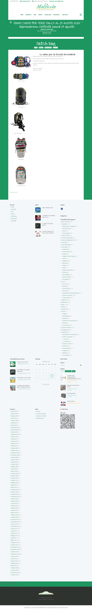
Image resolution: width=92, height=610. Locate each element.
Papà (64, 267)
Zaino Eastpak (70, 401)
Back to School (48, 47)
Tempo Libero (66, 297)
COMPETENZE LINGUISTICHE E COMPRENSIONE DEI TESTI (74, 377)
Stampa (65, 323)
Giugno (14, 413)
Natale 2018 (65, 302)
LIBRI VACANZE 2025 (47, 207)
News (63, 304)
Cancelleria (47, 14)
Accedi (38, 411)
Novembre (15, 429)
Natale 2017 (65, 300)
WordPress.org (40, 418)
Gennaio (14, 450)
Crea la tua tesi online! (22, 362)
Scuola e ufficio (67, 277)
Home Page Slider (66, 244)
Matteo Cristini (21, 363)
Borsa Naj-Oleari (71, 393)
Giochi (64, 258)
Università (28, 14)
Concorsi (65, 284)
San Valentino (66, 274)
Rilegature (65, 318)
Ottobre (14, 420)
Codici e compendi (67, 336)
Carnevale (65, 249)
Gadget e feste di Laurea (69, 256)
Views (62, 371)
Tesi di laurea (66, 355)
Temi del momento (66, 327)
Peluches (65, 272)
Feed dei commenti (41, 416)
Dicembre (15, 427)
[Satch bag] (21, 61)
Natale (64, 265)
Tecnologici (65, 279)
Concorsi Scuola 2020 (67, 238)
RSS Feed (65, 409)
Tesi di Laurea (66, 325)
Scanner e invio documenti (69, 320)
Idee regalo (56, 14)
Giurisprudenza (66, 348)
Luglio (14, 439)
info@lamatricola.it (25, 1)
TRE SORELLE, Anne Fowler (24, 377)
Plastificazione (66, 316)
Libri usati (65, 290)
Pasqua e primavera (68, 270)
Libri (35, 14)
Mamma (65, 263)
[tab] (62, 371)
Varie (64, 231)
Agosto (14, 436)
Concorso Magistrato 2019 (68, 240)
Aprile (14, 418)
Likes (73, 371)
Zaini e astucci (66, 233)
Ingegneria (65, 350)
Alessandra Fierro (22, 373)
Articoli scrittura (67, 228)
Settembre (15, 434)
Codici (65, 339)
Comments (68, 371)
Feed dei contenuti (41, 413)
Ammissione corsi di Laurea (70, 334)
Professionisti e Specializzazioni (71, 293)
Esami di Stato (66, 288)
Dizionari (65, 286)
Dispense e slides (67, 343)
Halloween (65, 261)
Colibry (64, 313)
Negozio (41, 47)
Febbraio (15, 448)
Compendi (66, 341)
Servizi (40, 14)
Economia (65, 346)
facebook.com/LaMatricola (56, 1)
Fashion (65, 254)
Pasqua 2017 (65, 309)
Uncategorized (65, 330)
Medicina (65, 353)
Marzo (14, 411)
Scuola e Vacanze (67, 295)
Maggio (14, 416)
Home (21, 14)
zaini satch (15, 192)
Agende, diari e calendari (69, 226)
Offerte (63, 307)
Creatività (65, 14)
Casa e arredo (66, 251)
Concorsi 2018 (65, 235)
